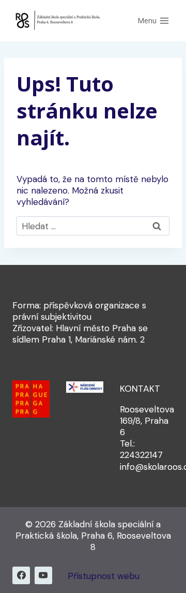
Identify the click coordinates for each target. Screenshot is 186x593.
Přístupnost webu (104, 576)
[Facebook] (21, 575)
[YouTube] (43, 575)
